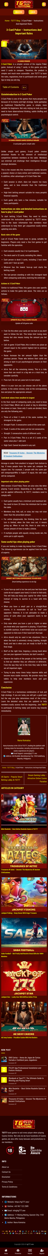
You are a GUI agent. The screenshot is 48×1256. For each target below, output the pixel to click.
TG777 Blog (15, 21)
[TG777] (24, 4)
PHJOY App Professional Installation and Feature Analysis (25, 1069)
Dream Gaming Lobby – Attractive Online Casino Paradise (37, 778)
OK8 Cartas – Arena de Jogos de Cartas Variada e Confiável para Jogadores (24, 1058)
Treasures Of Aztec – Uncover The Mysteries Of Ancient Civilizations (27, 1100)
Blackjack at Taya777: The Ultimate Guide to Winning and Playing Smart (26, 1079)
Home (7, 21)
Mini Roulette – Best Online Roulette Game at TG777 (27, 1089)
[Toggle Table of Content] (23, 87)
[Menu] (6, 4)
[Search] (44, 4)
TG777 (4, 1133)
